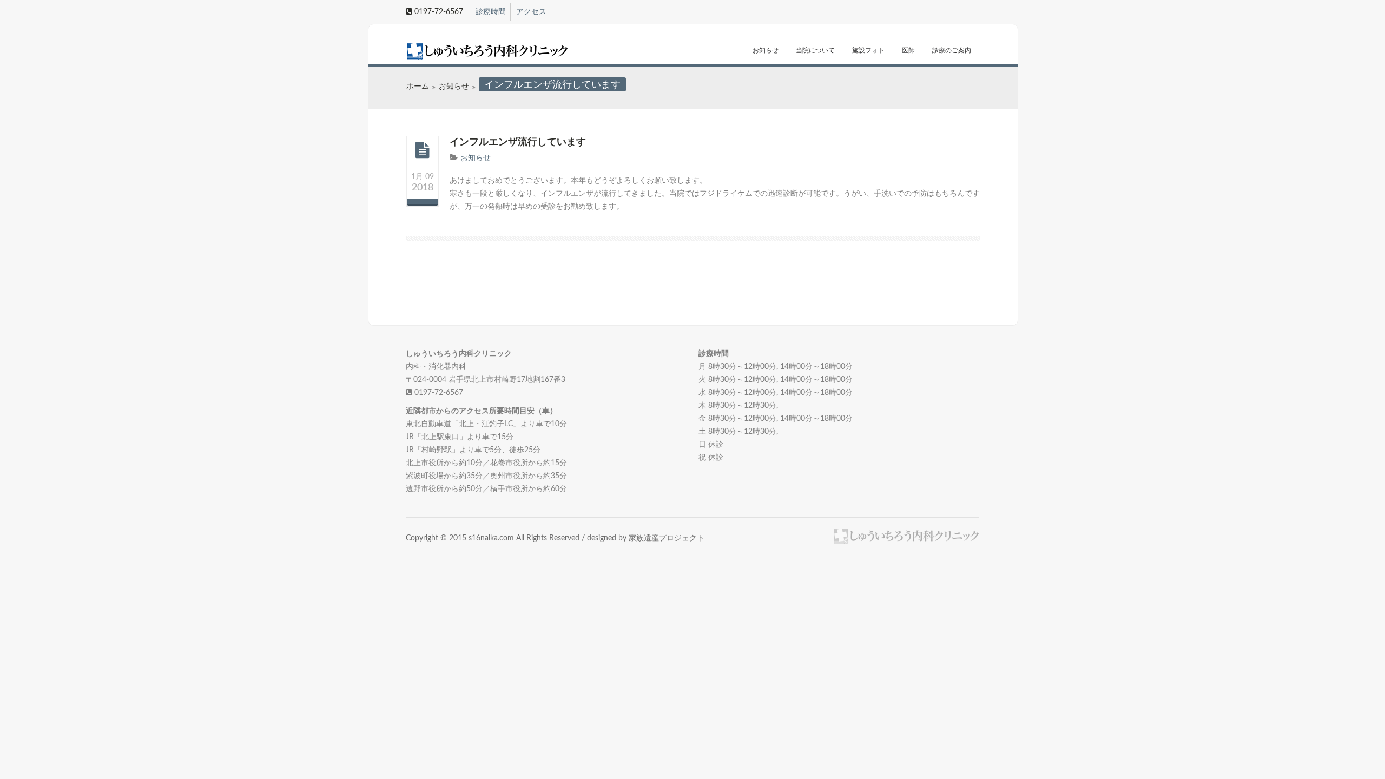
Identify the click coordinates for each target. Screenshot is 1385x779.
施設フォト (868, 50)
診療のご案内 (951, 50)
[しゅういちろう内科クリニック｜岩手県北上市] (469, 51)
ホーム (417, 86)
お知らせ (766, 50)
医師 (908, 50)
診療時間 (491, 12)
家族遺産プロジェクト (666, 538)
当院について (815, 50)
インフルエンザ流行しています (518, 142)
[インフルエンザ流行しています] (423, 150)
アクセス (531, 12)
